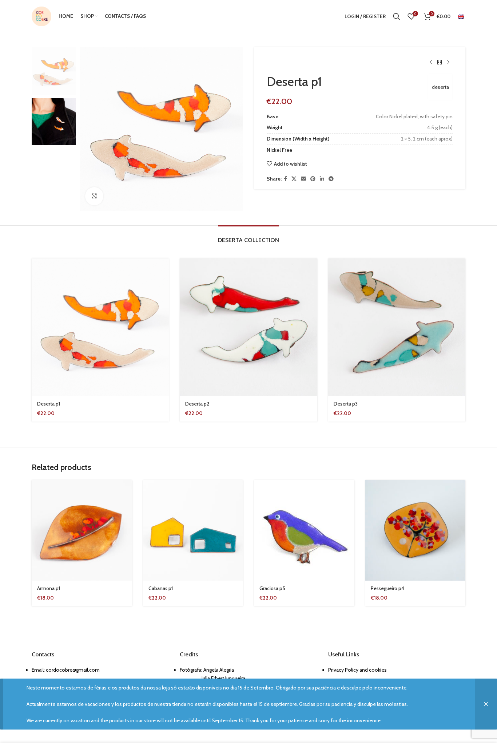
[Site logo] (41, 15)
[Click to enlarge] (94, 196)
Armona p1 (48, 588)
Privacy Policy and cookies (357, 670)
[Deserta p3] (396, 327)
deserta (440, 87)
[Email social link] (303, 179)
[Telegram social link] (331, 179)
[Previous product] (430, 62)
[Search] (396, 16)
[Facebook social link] (285, 179)
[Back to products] (439, 62)
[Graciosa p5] (304, 530)
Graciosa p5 (272, 588)
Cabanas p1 (160, 588)
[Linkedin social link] (322, 179)
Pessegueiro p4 (387, 588)
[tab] (248, 236)
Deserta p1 (48, 403)
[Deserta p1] (100, 327)
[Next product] (448, 62)
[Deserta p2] (248, 327)
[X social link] (294, 179)
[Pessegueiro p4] (415, 530)
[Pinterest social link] (313, 179)
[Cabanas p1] (193, 530)
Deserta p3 (346, 403)
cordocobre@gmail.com (73, 670)
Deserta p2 (197, 403)
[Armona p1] (82, 530)
